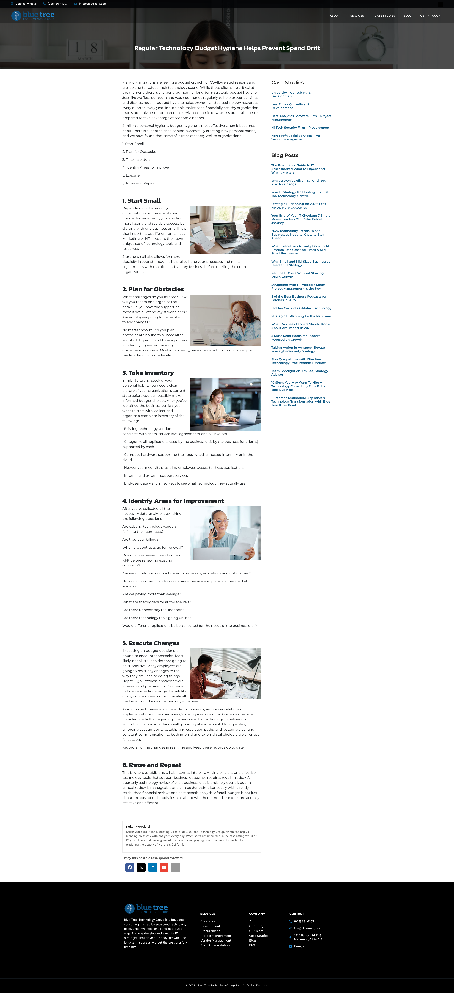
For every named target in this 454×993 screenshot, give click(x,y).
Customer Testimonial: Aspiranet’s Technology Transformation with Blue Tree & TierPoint (300, 401)
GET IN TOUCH (430, 15)
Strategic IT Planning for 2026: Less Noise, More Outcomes (298, 205)
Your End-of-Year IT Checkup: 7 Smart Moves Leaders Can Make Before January (300, 219)
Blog (407, 15)
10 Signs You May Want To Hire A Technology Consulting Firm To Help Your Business (300, 386)
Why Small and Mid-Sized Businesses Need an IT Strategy (300, 263)
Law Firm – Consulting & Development (290, 106)
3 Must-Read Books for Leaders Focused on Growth (295, 337)
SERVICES (207, 913)
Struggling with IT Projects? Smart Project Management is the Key (298, 286)
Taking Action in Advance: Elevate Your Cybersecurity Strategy (298, 349)
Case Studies (385, 15)
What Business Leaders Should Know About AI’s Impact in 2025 (300, 325)
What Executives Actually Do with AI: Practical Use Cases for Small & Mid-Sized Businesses (300, 249)
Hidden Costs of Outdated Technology (301, 308)
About (335, 15)
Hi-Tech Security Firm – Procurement (300, 127)
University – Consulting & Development (291, 94)
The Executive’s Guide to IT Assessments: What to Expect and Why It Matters (298, 169)
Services (357, 15)
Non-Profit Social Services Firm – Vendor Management (296, 137)
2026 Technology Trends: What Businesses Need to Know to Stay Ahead (297, 234)
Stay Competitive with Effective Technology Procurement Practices (298, 361)
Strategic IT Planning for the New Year (301, 316)
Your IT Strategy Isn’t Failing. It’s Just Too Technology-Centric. (299, 193)
